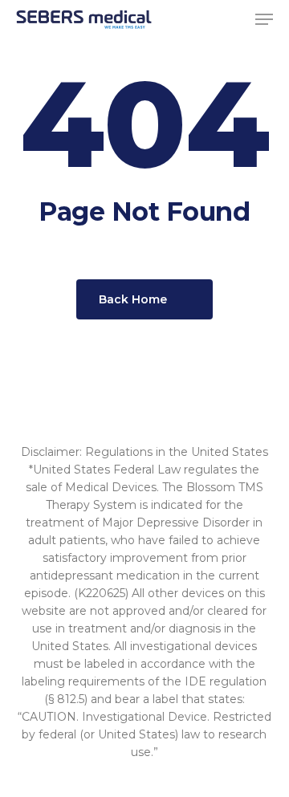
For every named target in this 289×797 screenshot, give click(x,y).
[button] (264, 19)
